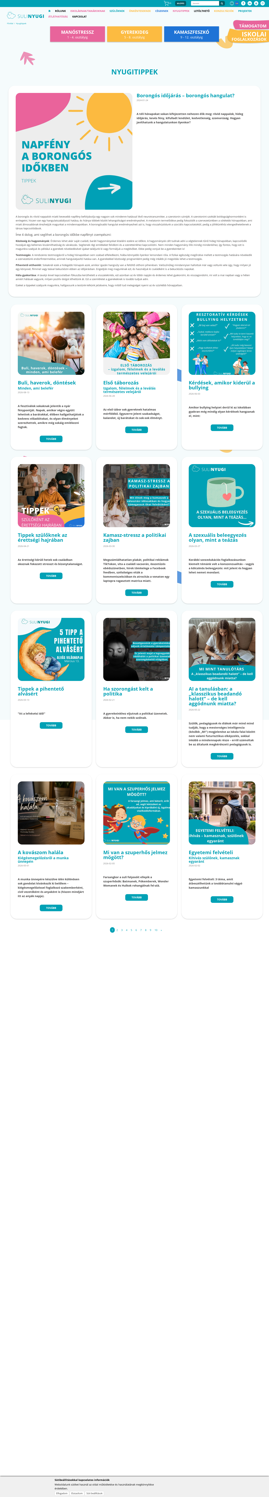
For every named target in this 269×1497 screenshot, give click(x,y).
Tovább (51, 439)
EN (232, 3)
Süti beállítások (94, 1493)
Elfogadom (62, 1493)
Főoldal (10, 23)
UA (237, 3)
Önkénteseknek (140, 11)
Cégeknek (161, 11)
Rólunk (60, 11)
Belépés (180, 3)
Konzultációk (224, 11)
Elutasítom (77, 1493)
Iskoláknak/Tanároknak (87, 11)
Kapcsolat (79, 16)
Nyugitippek (181, 11)
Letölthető (202, 11)
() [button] (170, 3)
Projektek (245, 11)
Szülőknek (117, 11)
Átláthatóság (58, 16)
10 (156, 930)
